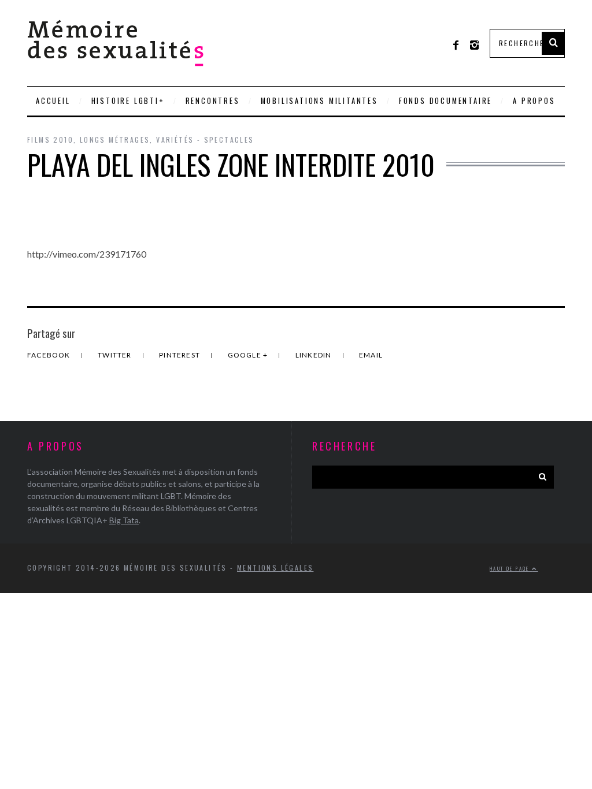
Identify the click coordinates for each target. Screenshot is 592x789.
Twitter (116, 355)
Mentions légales (275, 567)
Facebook (49, 355)
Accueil (53, 100)
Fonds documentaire (445, 100)
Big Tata (124, 520)
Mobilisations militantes (319, 100)
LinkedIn (314, 355)
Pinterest (180, 355)
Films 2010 (50, 139)
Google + (249, 355)
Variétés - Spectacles (205, 139)
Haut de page (511, 568)
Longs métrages (115, 139)
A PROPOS (534, 100)
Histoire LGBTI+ (128, 100)
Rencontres (213, 100)
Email (371, 355)
